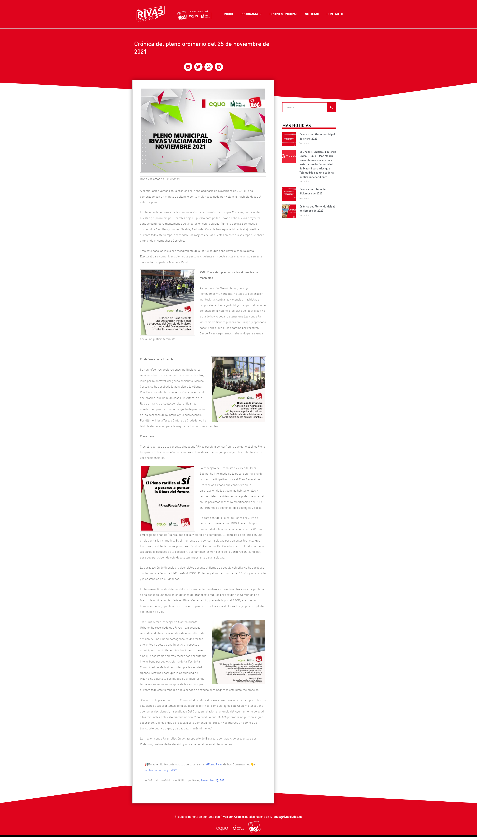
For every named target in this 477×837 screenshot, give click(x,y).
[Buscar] (331, 107)
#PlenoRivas (214, 764)
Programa (249, 14)
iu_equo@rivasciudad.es (286, 817)
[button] (188, 67)
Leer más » (304, 143)
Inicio (228, 14)
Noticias (312, 14)
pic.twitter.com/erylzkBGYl (161, 770)
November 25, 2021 (213, 780)
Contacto (334, 14)
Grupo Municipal (283, 14)
